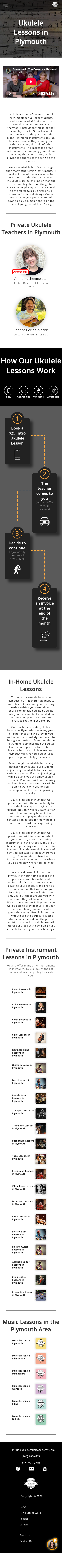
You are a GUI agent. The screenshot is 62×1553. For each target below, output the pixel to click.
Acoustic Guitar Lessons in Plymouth (20, 1264)
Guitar (18, 283)
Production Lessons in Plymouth (23, 1293)
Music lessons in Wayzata (21, 1387)
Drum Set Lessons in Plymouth (22, 1203)
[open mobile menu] (5, 5)
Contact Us (26, 1541)
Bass (26, 283)
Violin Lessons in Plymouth (21, 1021)
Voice (31, 286)
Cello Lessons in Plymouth (21, 1036)
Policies (24, 1518)
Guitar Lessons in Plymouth (22, 1066)
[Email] (31, 1469)
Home (23, 1506)
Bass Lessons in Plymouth (21, 1081)
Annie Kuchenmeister (31, 278)
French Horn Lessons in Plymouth (19, 1098)
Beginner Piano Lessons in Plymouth (20, 1052)
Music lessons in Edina (21, 1402)
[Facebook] (18, 1469)
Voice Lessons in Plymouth (21, 1006)
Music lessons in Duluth (21, 1417)
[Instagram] (44, 1469)
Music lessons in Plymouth (21, 1342)
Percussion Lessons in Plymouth (23, 1172)
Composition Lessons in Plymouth (19, 1280)
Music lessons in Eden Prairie (21, 1357)
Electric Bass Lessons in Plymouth (19, 1234)
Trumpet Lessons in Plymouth (23, 1112)
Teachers (25, 1535)
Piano (44, 283)
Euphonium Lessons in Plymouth (23, 1142)
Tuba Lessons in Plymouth (21, 1157)
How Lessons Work (30, 1512)
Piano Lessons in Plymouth (21, 991)
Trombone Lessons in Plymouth (23, 1127)
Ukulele (35, 283)
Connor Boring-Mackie (31, 330)
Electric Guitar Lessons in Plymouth (20, 1249)
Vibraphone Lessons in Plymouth (23, 1187)
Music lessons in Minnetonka (21, 1372)
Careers (24, 1524)
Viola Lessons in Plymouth (21, 1218)
